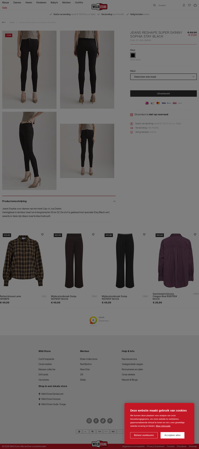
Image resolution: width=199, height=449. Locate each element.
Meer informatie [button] (163, 426)
